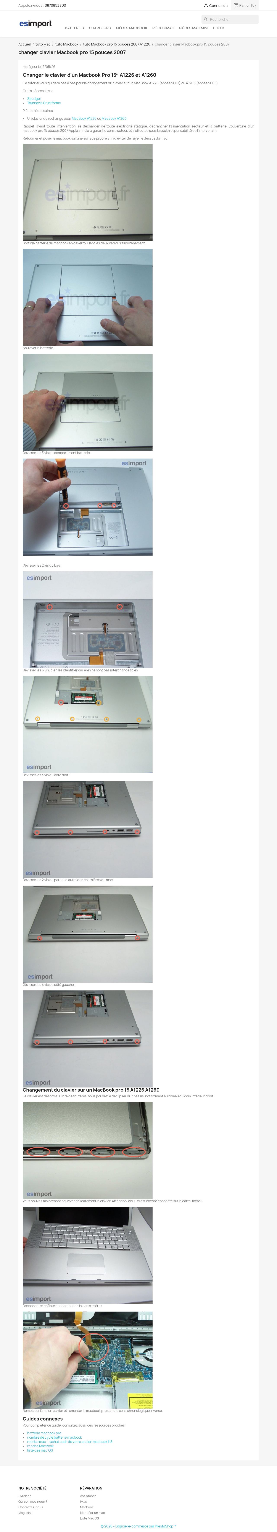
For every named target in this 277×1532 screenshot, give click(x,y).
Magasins (25, 1513)
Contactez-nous (30, 1507)
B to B (218, 28)
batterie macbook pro (44, 1433)
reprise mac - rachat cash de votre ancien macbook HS (70, 1441)
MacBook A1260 (114, 118)
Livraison (24, 1496)
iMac (83, 1501)
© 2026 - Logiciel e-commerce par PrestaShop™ (138, 1526)
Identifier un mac (92, 1513)
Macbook (86, 1507)
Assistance (88, 1496)
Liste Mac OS (89, 1518)
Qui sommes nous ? (32, 1501)
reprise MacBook (40, 1446)
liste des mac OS (40, 1450)
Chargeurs (100, 28)
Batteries (74, 28)
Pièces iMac (163, 28)
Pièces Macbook (131, 28)
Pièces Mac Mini (193, 28)
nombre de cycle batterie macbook (54, 1437)
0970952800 (55, 5)
